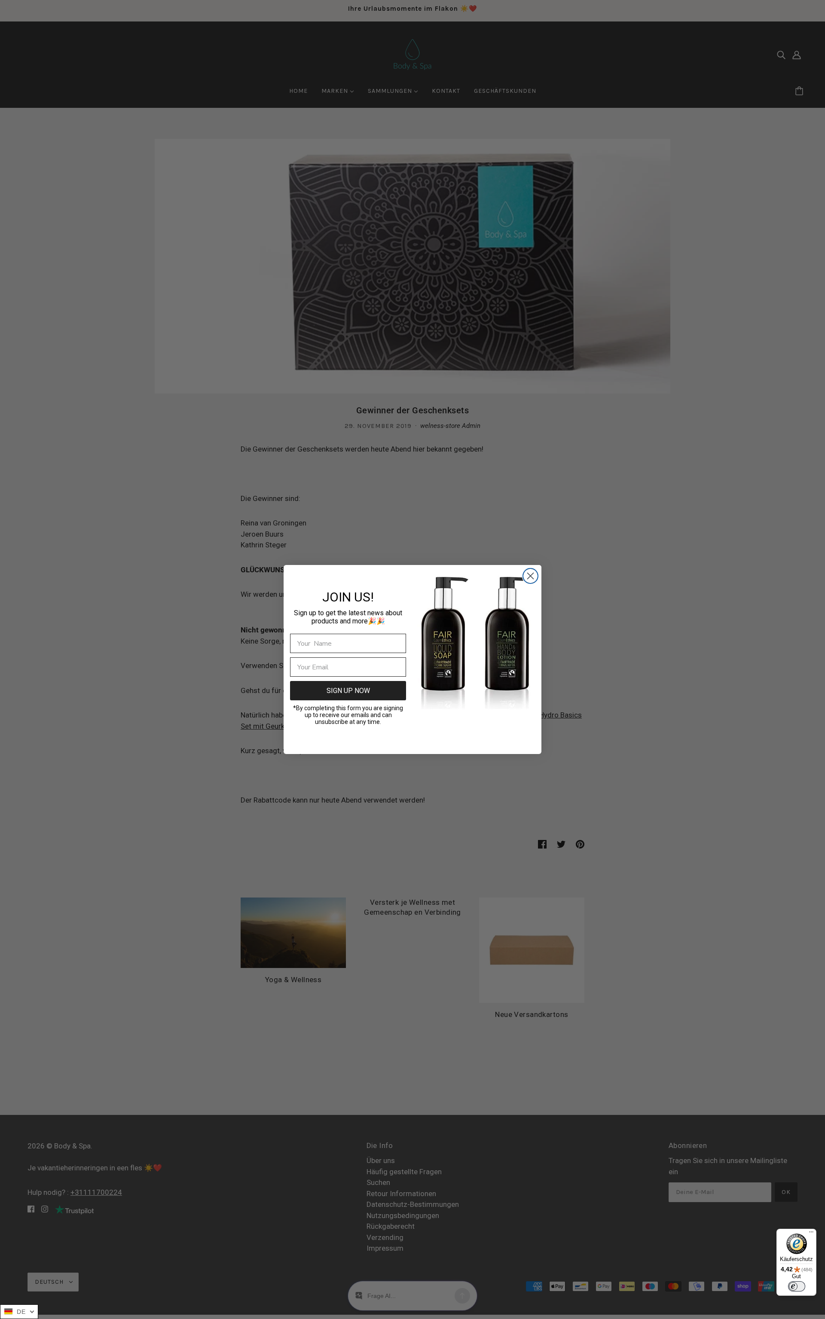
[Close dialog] (530, 575)
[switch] (796, 1286)
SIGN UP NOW (348, 691)
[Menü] (811, 1234)
